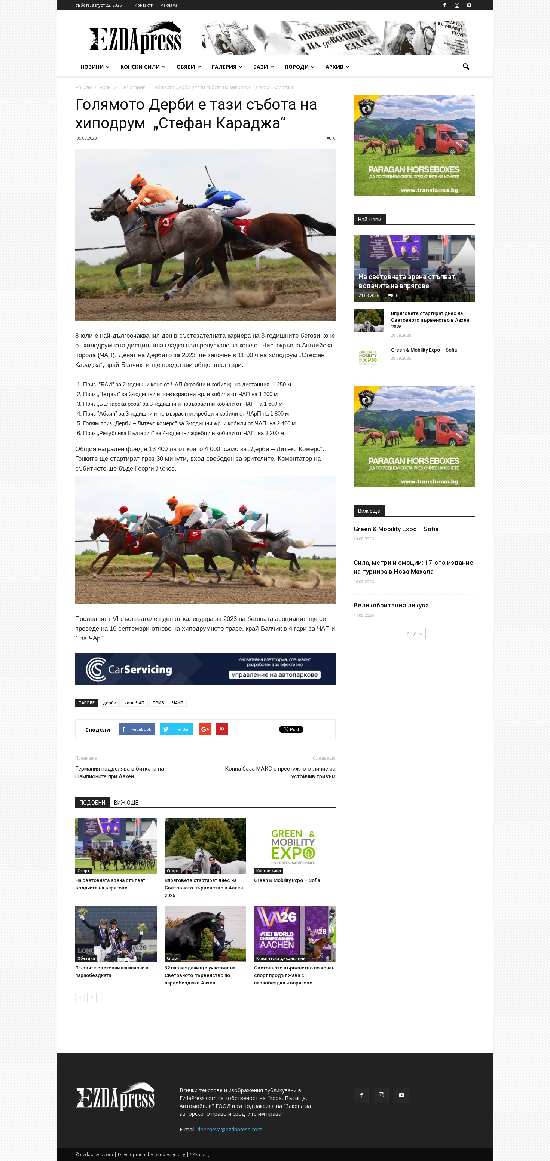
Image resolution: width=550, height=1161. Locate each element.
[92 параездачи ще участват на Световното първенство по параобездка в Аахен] (205, 934)
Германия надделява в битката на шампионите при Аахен (119, 772)
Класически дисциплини (281, 958)
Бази (260, 66)
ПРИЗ (158, 702)
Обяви (186, 66)
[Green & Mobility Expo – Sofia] (295, 846)
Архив (334, 66)
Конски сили (140, 66)
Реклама (169, 5)
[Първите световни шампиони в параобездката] (116, 934)
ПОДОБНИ (92, 803)
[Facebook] (444, 5)
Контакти (144, 5)
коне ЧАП (134, 702)
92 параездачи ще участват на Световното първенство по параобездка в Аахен (200, 975)
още (411, 633)
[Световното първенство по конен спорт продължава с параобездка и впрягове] (295, 934)
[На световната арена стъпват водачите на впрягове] (116, 846)
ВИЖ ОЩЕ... (128, 803)
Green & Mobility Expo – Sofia (287, 880)
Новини (92, 66)
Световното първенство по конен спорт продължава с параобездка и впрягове (294, 975)
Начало (83, 87)
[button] (466, 67)
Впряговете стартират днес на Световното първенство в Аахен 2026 (204, 887)
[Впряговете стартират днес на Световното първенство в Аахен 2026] (205, 846)
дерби (109, 702)
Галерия (224, 66)
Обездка (86, 958)
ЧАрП (177, 702)
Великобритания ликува (391, 605)
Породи (297, 66)
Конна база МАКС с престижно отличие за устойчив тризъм (280, 772)
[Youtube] (469, 5)
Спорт (83, 870)
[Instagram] (456, 5)
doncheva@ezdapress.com (229, 1129)
